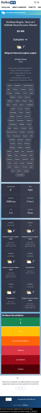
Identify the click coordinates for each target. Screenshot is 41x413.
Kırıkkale (12, 140)
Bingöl (25, 101)
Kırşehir (28, 140)
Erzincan (19, 116)
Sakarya (9, 159)
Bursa (22, 105)
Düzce (21, 112)
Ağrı (8, 89)
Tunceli (24, 167)
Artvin (25, 93)
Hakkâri (22, 124)
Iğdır (9, 128)
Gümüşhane (13, 124)
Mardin (28, 147)
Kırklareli (20, 140)
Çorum (20, 108)
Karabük (22, 132)
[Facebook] (17, 388)
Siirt (32, 159)
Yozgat (26, 171)
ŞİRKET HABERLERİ (19, 7)
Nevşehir (30, 151)
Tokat (9, 167)
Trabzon (16, 167)
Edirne (28, 112)
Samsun (17, 159)
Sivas (15, 163)
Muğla (17, 151)
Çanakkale (30, 105)
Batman (27, 97)
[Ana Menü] (38, 2)
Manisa (20, 147)
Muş (23, 151)
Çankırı (13, 108)
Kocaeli (12, 143)
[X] (20, 388)
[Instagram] (24, 388)
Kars (9, 136)
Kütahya (27, 143)
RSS (9, 399)
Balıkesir (13, 97)
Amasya (23, 89)
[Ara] (35, 2)
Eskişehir (11, 120)
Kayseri (25, 136)
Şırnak (22, 163)
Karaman (30, 132)
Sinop (9, 163)
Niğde (10, 155)
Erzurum (27, 116)
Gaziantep (20, 120)
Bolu (8, 105)
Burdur (15, 105)
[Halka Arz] (8, 2)
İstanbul (23, 128)
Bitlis (30, 101)
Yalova (19, 171)
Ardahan (17, 93)
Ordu (16, 155)
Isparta (16, 128)
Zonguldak (20, 175)
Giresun (29, 120)
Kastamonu (16, 136)
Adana (9, 85)
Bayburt (10, 101)
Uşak (31, 167)
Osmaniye (24, 155)
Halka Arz (32, 399)
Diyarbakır (13, 112)
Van (13, 171)
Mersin (10, 151)
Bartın (20, 97)
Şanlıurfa (25, 159)
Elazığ (12, 116)
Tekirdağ (29, 163)
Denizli (27, 108)
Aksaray (15, 89)
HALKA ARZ (5, 7)
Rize (31, 155)
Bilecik (18, 101)
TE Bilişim (25, 405)
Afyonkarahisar (28, 85)
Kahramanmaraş (12, 132)
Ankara (31, 89)
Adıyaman (17, 85)
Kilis (31, 136)
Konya (20, 143)
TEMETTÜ (32, 7)
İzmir (30, 128)
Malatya (12, 147)
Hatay (29, 124)
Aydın (31, 93)
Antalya (9, 93)
